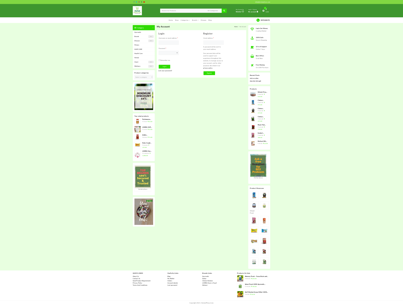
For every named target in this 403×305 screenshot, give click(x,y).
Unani (136, 62)
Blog (168, 276)
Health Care (138, 53)
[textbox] (144, 77)
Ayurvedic (137, 32)
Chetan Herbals (207, 281)
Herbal (136, 57)
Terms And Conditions (140, 285)
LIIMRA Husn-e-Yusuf (209, 283)
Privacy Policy (137, 283)
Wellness (137, 66)
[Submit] (224, 11)
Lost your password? (165, 70)
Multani (204, 285)
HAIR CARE (138, 49)
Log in (164, 66)
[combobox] (143, 77)
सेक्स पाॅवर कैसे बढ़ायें (255, 81)
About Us (136, 276)
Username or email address (168, 38)
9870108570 (265, 20)
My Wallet (170, 278)
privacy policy (207, 68)
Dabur (204, 278)
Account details (172, 283)
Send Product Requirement (142, 281)
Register (209, 73)
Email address (208, 38)
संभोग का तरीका (254, 78)
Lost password (172, 285)
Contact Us (136, 278)
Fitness (136, 45)
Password (162, 48)
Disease (137, 41)
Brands (136, 36)
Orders (169, 281)
